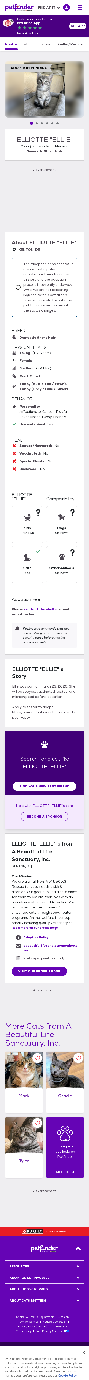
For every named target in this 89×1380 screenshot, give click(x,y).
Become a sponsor (44, 816)
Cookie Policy (24, 1331)
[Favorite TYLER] (37, 1123)
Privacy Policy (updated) (32, 1326)
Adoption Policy (35, 937)
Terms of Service (28, 1321)
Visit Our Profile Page (39, 971)
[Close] (84, 1352)
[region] (44, 1363)
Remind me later (27, 33)
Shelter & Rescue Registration (35, 1317)
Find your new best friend (44, 786)
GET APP (78, 26)
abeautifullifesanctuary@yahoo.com (50, 948)
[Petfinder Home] (19, 7)
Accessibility (59, 1326)
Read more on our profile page (35, 928)
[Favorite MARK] (37, 1057)
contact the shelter (41, 609)
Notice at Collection (55, 1321)
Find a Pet (46, 7)
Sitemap (63, 1317)
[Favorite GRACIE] (78, 1057)
